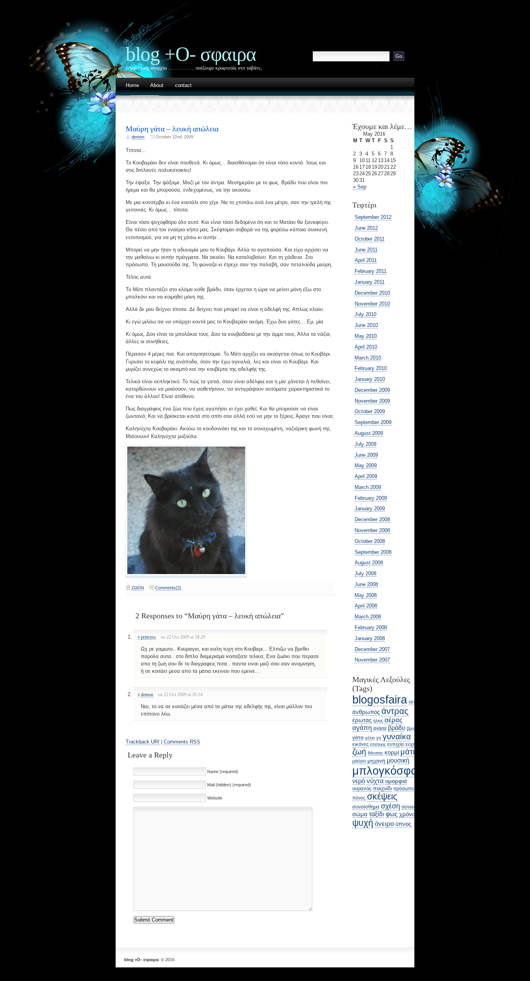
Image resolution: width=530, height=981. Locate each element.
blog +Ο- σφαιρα (191, 54)
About (156, 86)
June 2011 (366, 250)
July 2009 (365, 444)
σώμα (359, 814)
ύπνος (403, 823)
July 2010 (365, 314)
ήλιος (378, 720)
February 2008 (371, 627)
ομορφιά (396, 781)
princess (148, 637)
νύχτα (375, 781)
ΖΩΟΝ (138, 587)
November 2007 (372, 660)
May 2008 (366, 595)
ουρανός (361, 788)
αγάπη (362, 727)
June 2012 (366, 228)
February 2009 (371, 498)
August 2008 (369, 563)
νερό (358, 781)
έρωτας (362, 720)
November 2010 (372, 304)
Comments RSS (182, 742)
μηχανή (376, 761)
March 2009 (368, 487)
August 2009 (369, 433)
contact (183, 86)
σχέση (390, 806)
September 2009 (373, 422)
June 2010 (366, 325)
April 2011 (366, 260)
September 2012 (373, 217)
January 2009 (370, 508)
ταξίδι (376, 814)
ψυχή (362, 823)
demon (138, 136)
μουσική (398, 760)
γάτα (358, 737)
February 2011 (370, 271)
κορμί (392, 752)
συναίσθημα (365, 807)
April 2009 (366, 476)
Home (132, 86)
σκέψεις (382, 796)
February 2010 (371, 368)
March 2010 (368, 358)
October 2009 (370, 411)
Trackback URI (142, 742)
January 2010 (370, 379)
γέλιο (370, 737)
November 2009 (372, 401)
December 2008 (372, 519)
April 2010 (366, 347)
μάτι (407, 751)
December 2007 (372, 649)
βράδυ (396, 727)
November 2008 (372, 530)
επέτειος (378, 744)
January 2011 (370, 282)
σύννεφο (410, 806)
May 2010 (366, 336)
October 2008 (370, 541)
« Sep (359, 187)
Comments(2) (168, 587)
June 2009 (366, 455)
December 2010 (372, 293)
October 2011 (370, 239)
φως (392, 813)
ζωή (359, 751)
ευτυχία (395, 744)
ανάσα (379, 728)
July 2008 (365, 573)
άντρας (395, 711)
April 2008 (366, 606)
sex (412, 702)
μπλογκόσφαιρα (392, 770)
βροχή (413, 728)
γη (378, 737)
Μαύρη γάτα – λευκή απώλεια (172, 128)
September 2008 (373, 552)
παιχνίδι (382, 788)
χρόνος (408, 814)
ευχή (410, 744)
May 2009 (366, 465)
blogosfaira (379, 699)
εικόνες (360, 744)
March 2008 (368, 617)
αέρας (393, 720)
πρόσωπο (403, 788)
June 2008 (366, 584)
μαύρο (359, 761)
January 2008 (370, 638)
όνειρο (384, 823)
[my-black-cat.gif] (186, 574)
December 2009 (372, 390)
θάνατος (375, 753)
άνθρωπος (366, 712)
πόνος (358, 798)
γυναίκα (397, 736)
